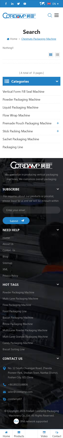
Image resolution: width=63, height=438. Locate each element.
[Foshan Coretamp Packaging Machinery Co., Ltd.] (19, 15)
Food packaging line (15, 311)
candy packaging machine (18, 343)
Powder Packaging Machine (21, 99)
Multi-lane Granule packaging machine (25, 336)
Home (13, 39)
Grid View (50, 54)
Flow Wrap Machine (16, 115)
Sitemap (7, 263)
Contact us (9, 250)
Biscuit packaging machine (18, 317)
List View (57, 54)
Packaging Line (13, 147)
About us (8, 244)
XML (5, 269)
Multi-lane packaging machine (20, 298)
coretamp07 (15, 399)
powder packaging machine (18, 292)
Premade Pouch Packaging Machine (27, 123)
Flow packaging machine (17, 305)
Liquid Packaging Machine (20, 107)
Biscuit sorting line (14, 349)
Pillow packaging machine (18, 324)
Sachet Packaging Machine (21, 139)
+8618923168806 (18, 384)
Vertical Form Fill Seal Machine (23, 91)
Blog (5, 256)
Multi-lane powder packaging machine (25, 330)
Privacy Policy (10, 275)
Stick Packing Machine (18, 131)
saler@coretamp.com (20, 391)
